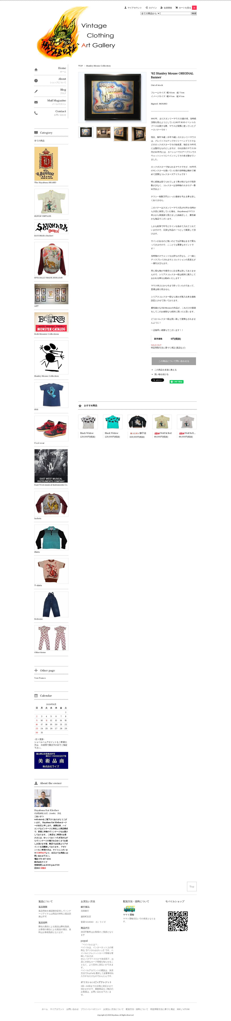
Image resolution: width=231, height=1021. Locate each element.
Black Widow (87, 433)
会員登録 (168, 7)
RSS (179, 1009)
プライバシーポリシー (91, 1009)
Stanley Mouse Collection (98, 65)
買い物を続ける (161, 374)
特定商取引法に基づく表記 (162, 1009)
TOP (80, 65)
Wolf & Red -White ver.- (197, 433)
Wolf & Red (165, 433)
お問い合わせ (72, 1009)
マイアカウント (135, 7)
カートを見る (187, 7)
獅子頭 (143, 433)
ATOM (186, 1009)
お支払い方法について (113, 1009)
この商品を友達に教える (165, 369)
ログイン (153, 7)
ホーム (45, 1009)
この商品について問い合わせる (173, 361)
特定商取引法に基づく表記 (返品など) (168, 347)
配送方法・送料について (137, 1009)
